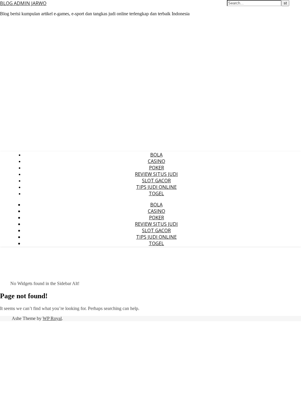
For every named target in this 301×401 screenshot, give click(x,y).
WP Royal (52, 318)
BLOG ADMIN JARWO (23, 3)
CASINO (156, 161)
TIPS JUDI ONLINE (156, 187)
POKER (156, 167)
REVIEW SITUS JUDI (156, 174)
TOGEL (156, 193)
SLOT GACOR (156, 180)
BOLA (156, 154)
